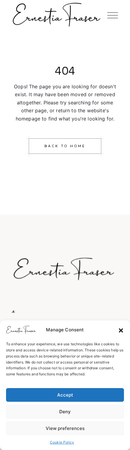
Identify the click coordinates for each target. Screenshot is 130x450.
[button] (121, 330)
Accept (65, 395)
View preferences (65, 428)
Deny (65, 411)
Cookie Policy (62, 442)
